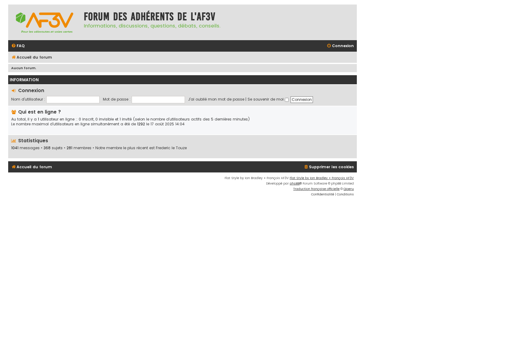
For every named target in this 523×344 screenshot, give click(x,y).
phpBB (295, 183)
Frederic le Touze (171, 148)
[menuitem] (18, 46)
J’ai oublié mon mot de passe (216, 99)
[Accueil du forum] (44, 22)
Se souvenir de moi (266, 99)
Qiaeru (349, 189)
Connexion (31, 90)
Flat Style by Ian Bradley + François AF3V (322, 178)
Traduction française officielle (316, 189)
